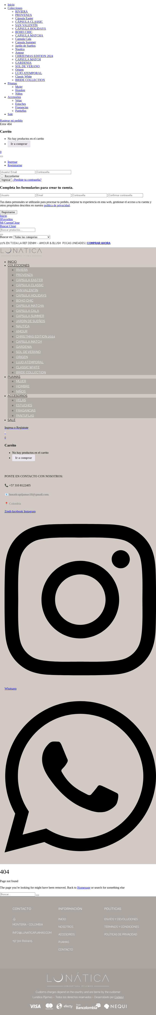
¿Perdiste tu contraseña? (27, 179)
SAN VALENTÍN (26, 25)
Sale (10, 114)
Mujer (18, 86)
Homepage (83, 887)
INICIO (62, 919)
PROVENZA (23, 15)
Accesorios (14, 97)
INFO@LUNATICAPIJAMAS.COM (32, 932)
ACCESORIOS (66, 934)
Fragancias (21, 107)
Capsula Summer (25, 42)
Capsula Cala (23, 38)
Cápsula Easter (24, 18)
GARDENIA (23, 62)
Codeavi (119, 997)
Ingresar (12, 161)
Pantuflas (20, 110)
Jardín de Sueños (25, 45)
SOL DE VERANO (27, 66)
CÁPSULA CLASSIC (29, 21)
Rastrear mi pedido (11, 120)
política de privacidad (57, 205)
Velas (18, 100)
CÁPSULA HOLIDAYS (30, 28)
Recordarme (12, 176)
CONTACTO (65, 949)
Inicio (11, 4)
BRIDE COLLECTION (30, 80)
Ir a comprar (19, 143)
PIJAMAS (63, 942)
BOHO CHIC (23, 32)
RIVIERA (21, 11)
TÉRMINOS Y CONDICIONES (121, 926)
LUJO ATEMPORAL (28, 73)
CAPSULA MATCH (28, 59)
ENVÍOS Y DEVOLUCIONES (121, 919)
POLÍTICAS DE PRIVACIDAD (120, 934)
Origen (19, 69)
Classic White (23, 76)
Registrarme (15, 165)
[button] (1, 152)
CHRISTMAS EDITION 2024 (34, 56)
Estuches (20, 103)
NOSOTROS (65, 926)
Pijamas (12, 83)
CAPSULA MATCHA (29, 35)
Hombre (20, 90)
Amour (19, 52)
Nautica (20, 49)
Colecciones (15, 8)
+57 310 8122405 (22, 940)
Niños (18, 93)
